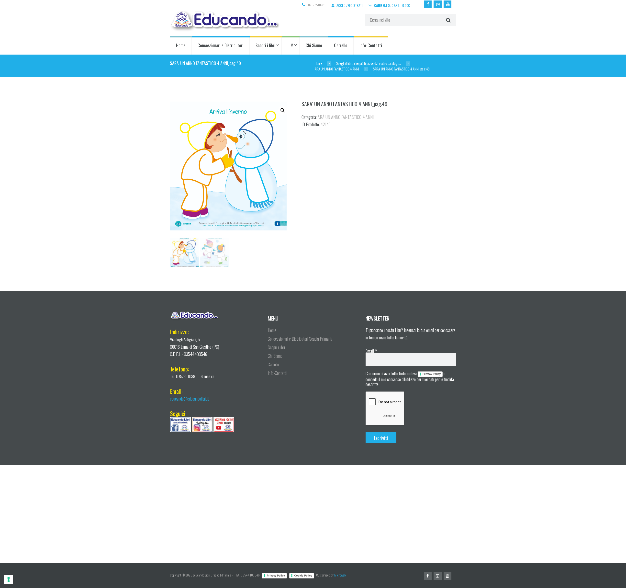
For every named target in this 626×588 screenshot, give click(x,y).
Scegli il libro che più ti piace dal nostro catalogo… (369, 63)
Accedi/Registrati (349, 5)
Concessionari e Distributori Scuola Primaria (300, 338)
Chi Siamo (314, 45)
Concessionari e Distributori (221, 45)
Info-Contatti (370, 45)
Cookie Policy (303, 575)
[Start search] (448, 20)
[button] (282, 110)
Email (371, 350)
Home (180, 45)
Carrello (340, 45)
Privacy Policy (432, 374)
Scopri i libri (265, 45)
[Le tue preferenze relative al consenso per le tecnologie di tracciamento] (8, 579)
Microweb (340, 575)
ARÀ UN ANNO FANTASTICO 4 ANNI (337, 68)
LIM (290, 45)
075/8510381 (316, 4)
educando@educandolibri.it (189, 398)
